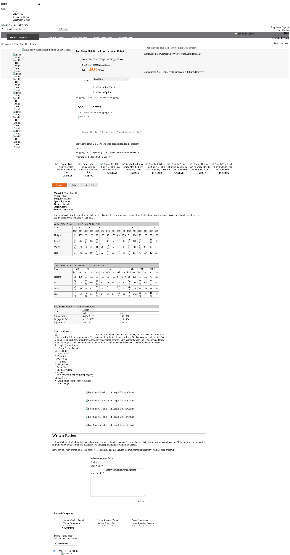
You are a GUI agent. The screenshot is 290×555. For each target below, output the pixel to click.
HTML (59, 551)
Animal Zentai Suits (106, 523)
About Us (155, 53)
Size (86, 80)
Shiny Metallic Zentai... (74, 520)
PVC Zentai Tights (125, 37)
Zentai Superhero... (72, 523)
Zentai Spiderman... (141, 520)
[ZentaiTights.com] (14, 25)
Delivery (75, 185)
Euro (15, 11)
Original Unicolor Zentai (102, 37)
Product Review (124, 132)
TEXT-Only (72, 551)
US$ (3, 9)
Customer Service (115, 450)
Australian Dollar (21, 19)
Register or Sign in (280, 27)
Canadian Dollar (21, 17)
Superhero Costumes (56, 37)
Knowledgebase (281, 43)
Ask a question (106, 132)
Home (4, 3)
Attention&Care (193, 53)
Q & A (138, 132)
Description (60, 185)
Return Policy (90, 185)
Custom (103, 92)
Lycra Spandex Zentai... (108, 520)
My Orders (283, 30)
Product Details (89, 132)
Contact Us (165, 53)
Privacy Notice (179, 53)
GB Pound (18, 14)
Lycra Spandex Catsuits (143, 523)
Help (286, 32)
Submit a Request (280, 38)
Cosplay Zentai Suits (79, 37)
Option (107, 92)
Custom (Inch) (105, 87)
